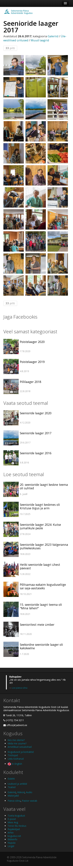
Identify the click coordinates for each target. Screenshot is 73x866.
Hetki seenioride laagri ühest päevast (40, 566)
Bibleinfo (12, 839)
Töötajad (13, 755)
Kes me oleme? (16, 740)
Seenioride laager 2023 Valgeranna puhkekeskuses (44, 546)
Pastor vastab (29, 800)
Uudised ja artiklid (17, 783)
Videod (21, 792)
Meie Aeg (13, 822)
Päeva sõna (14, 800)
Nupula (11, 842)
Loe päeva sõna (19, 687)
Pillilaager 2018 (30, 382)
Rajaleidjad (14, 829)
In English (16, 763)
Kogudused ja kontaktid (21, 751)
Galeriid (53, 36)
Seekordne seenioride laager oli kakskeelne (41, 646)
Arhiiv (11, 832)
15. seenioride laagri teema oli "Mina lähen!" (41, 606)
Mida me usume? (17, 743)
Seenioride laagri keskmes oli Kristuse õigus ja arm (40, 506)
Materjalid (13, 795)
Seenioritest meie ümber (37, 625)
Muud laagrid (40, 40)
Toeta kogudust (16, 815)
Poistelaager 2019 (32, 362)
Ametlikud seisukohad (20, 746)
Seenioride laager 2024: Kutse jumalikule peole (40, 526)
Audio (29, 792)
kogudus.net (14, 836)
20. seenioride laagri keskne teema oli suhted (44, 486)
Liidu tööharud (16, 758)
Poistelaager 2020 (32, 342)
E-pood (12, 819)
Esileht (11, 778)
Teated (11, 787)
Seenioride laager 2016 (35, 453)
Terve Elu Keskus (17, 825)
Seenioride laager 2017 (35, 433)
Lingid (11, 846)
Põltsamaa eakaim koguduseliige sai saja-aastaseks (43, 586)
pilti (10, 48)
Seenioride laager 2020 (35, 413)
